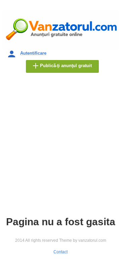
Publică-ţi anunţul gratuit (66, 65)
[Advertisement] (60, 152)
